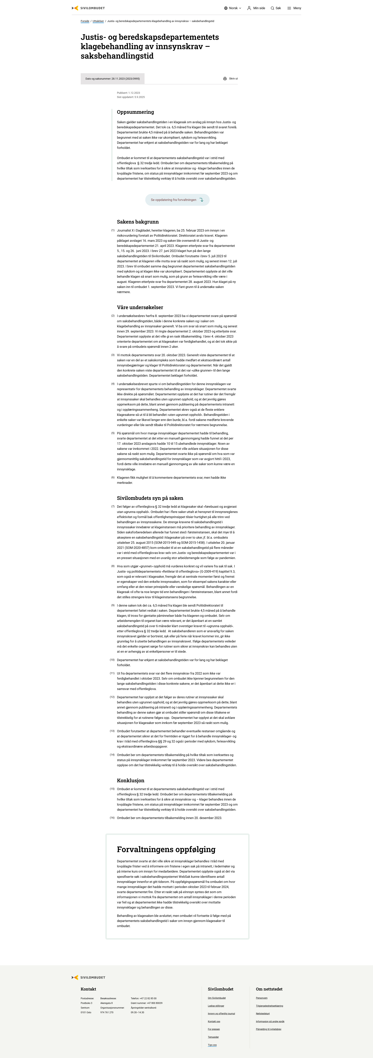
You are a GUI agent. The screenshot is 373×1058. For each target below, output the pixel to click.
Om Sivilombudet (217, 998)
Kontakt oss (214, 1021)
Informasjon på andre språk (270, 1021)
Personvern (262, 998)
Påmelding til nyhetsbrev (268, 1029)
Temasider (213, 1037)
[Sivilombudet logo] (88, 8)
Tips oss (212, 1045)
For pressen (214, 1029)
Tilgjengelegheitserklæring (269, 1005)
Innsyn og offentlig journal (221, 1013)
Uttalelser (98, 21)
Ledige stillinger (216, 1005)
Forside (85, 21)
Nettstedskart (263, 1013)
